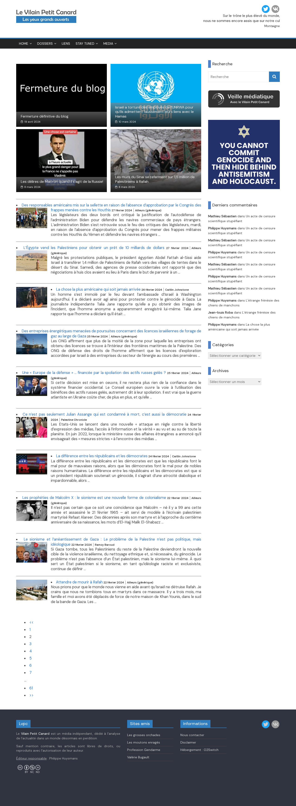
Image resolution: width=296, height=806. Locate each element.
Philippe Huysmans (222, 228)
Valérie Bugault (138, 757)
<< (31, 622)
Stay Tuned (85, 43)
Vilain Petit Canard (35, 733)
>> (31, 695)
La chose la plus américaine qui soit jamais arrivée (98, 289)
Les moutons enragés (143, 742)
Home (23, 43)
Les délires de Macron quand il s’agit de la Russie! (62, 181)
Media (108, 43)
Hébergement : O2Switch (199, 750)
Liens (66, 43)
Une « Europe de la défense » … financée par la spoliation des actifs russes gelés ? (94, 372)
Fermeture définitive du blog (44, 116)
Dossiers (45, 43)
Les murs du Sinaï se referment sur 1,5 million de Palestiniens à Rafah (155, 179)
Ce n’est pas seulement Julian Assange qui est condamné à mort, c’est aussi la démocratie (104, 414)
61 (31, 688)
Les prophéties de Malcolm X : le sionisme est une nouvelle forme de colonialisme (94, 497)
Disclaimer (188, 742)
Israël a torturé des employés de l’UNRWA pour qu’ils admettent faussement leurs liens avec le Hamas (154, 111)
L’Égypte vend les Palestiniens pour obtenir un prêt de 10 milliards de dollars (93, 247)
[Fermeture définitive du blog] (61, 66)
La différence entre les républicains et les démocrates (102, 456)
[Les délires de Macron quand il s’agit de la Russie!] (61, 132)
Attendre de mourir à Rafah (79, 582)
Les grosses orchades (143, 735)
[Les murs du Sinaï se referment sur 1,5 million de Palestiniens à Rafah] (156, 132)
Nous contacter (192, 735)
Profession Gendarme (143, 750)
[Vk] (275, 9)
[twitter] (266, 9)
